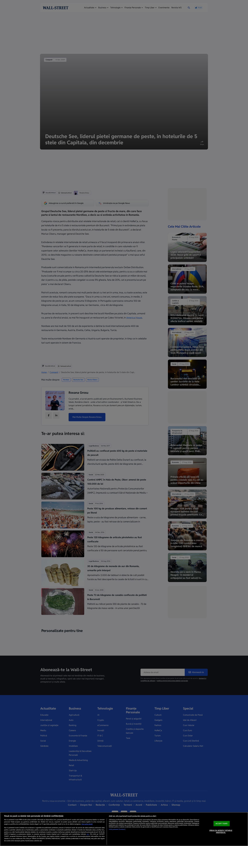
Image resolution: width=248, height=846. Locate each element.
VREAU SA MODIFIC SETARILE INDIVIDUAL (220, 831)
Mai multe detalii (87, 824)
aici (88, 834)
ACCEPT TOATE (222, 823)
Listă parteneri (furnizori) (117, 829)
